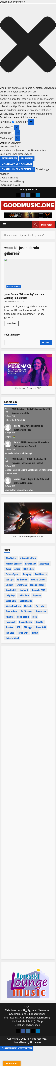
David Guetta (41, 574)
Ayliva (17, 569)
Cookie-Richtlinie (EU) (23, 1021)
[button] (28, 45)
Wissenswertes (13, 286)
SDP (18, 627)
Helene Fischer (37, 584)
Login (27, 1006)
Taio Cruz (10, 632)
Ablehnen (27, 158)
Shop (40, 1021)
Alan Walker (11, 558)
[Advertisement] (28, 766)
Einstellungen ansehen (17, 163)
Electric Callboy (38, 579)
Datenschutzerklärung (12, 181)
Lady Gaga (10, 595)
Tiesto (35, 632)
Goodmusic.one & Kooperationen (27, 1013)
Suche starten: (12, 334)
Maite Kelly (11, 600)
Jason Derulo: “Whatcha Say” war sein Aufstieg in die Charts (28, 274)
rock (34, 616)
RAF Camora (26, 611)
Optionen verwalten (10, 142)
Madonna (36, 595)
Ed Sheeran (22, 579)
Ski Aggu (28, 627)
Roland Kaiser (25, 622)
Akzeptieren (9, 158)
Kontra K (24, 590)
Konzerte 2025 (38, 590)
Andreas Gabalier (14, 563)
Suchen (45, 342)
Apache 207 (30, 563)
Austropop (44, 563)
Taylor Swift (23, 632)
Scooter (9, 627)
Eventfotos (46, 224)
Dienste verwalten (10, 146)
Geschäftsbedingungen (27, 1025)
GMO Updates (18, 409)
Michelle (28, 606)
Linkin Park (24, 595)
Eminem (9, 584)
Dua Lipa (9, 579)
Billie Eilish (28, 569)
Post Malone (11, 611)
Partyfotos (40, 606)
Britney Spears (13, 574)
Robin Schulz (23, 616)
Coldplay (27, 574)
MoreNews (20, 1042)
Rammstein (41, 611)
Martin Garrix (26, 600)
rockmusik (11, 622)
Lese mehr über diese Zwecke (16, 153)
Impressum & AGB (10, 184)
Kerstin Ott (11, 590)
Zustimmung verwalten (17, 1048)
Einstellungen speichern (18, 169)
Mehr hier (13, 324)
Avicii (8, 569)
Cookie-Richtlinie (9, 177)
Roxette (39, 622)
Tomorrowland (12, 638)
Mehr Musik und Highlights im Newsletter (27, 1010)
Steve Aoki (41, 627)
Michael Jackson (13, 606)
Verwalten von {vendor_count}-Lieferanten (23, 150)
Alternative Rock (28, 558)
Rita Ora (9, 616)
